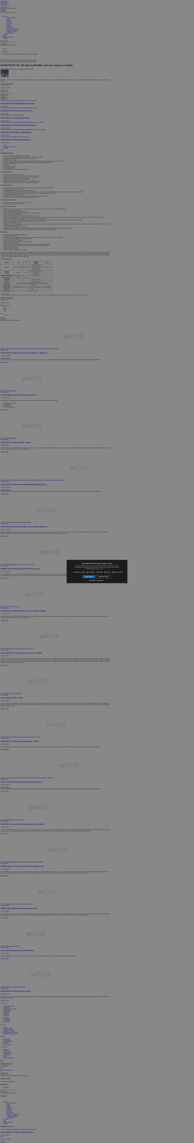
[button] (97, 580)
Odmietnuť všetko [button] (104, 576)
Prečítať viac (105, 568)
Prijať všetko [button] (89, 576)
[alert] (97, 571)
